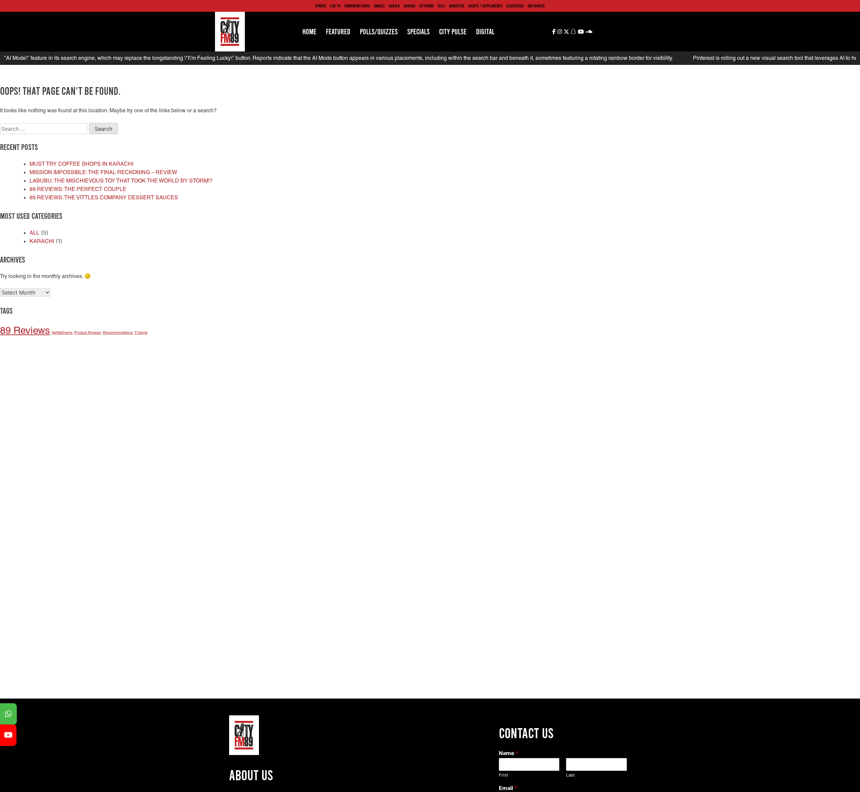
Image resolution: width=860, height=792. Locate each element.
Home (309, 31)
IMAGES (379, 5)
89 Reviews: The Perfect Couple (78, 189)
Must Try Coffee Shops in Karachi (81, 164)
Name (508, 753)
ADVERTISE (456, 5)
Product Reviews (87, 332)
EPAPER (320, 5)
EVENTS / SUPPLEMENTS (485, 5)
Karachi (42, 241)
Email (508, 788)
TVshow (140, 332)
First (503, 775)
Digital (485, 31)
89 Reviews (25, 330)
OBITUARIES (536, 5)
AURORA (409, 5)
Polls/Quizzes (379, 31)
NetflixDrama (62, 332)
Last (570, 775)
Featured (338, 31)
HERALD (394, 5)
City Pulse (453, 31)
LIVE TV (335, 5)
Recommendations (118, 332)
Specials (418, 31)
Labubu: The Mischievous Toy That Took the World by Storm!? (121, 180)
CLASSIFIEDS (515, 5)
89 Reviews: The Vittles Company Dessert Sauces (104, 197)
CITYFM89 (426, 5)
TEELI (441, 5)
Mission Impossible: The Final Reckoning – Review (103, 172)
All (34, 233)
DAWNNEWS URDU (357, 5)
